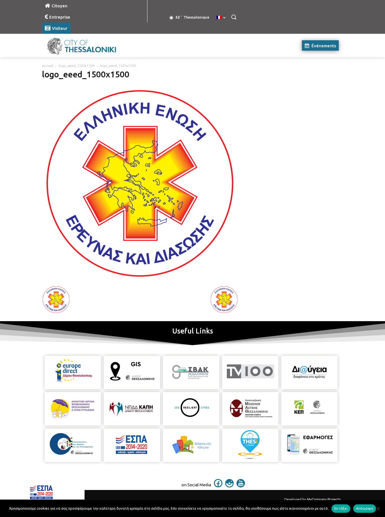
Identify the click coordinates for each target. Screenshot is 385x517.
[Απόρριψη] (378, 508)
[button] (234, 17)
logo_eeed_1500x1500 (77, 66)
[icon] (218, 486)
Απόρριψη (364, 508)
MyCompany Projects (323, 499)
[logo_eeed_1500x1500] (140, 279)
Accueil (47, 66)
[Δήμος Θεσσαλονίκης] (87, 45)
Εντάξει (341, 508)
